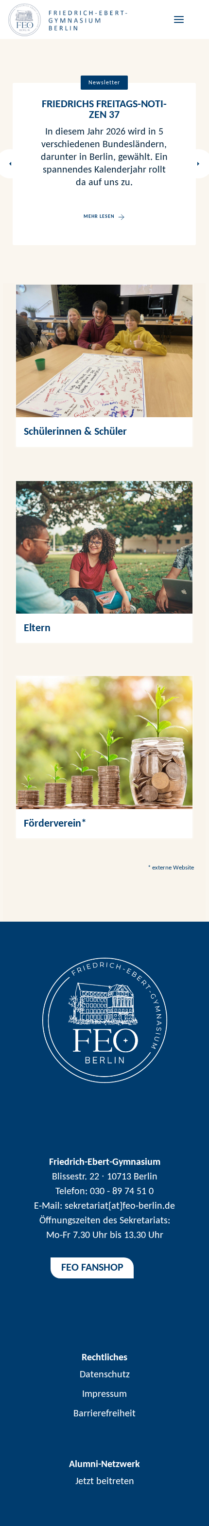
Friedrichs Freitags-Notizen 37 (104, 110)
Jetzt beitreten (104, 1482)
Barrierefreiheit (104, 1414)
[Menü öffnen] (177, 19)
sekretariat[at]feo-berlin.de (120, 1206)
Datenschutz (105, 1375)
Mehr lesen (99, 216)
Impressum (104, 1394)
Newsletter (104, 83)
